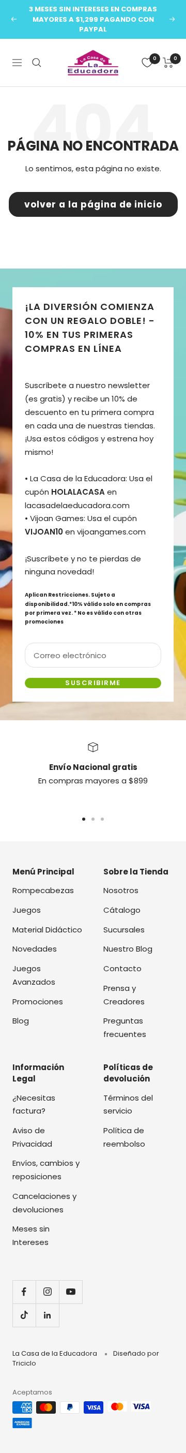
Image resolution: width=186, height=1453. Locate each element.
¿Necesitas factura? (33, 1104)
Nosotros (120, 890)
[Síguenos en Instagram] (47, 1291)
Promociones (37, 1001)
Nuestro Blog (127, 948)
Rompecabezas (43, 890)
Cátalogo (122, 910)
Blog (20, 1020)
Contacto (122, 968)
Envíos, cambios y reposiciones (46, 1170)
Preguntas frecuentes (124, 1027)
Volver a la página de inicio (93, 204)
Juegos (26, 910)
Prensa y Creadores (124, 995)
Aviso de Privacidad (32, 1137)
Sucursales (124, 929)
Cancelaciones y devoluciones (44, 1203)
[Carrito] (168, 62)
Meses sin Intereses (31, 1235)
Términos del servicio (128, 1104)
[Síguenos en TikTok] (24, 1315)
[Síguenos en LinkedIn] (47, 1315)
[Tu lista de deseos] (147, 62)
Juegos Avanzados (33, 975)
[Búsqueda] (36, 62)
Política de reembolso (124, 1137)
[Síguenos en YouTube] (70, 1291)
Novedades (34, 948)
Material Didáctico (47, 929)
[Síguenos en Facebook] (24, 1291)
